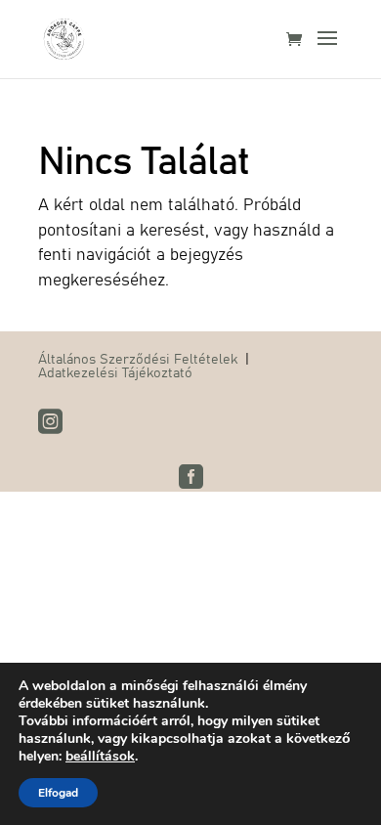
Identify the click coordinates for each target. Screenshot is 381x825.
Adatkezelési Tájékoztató (115, 371)
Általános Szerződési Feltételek (137, 358)
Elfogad (58, 793)
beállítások (100, 756)
